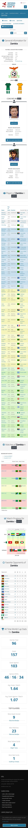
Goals (14, 651)
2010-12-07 (3, 471)
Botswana (7, 589)
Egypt (6, 599)
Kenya (6, 583)
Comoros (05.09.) (8, 456)
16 (15, 617)
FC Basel (22, 398)
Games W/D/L (14, 674)
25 (15, 596)
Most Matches (14, 727)
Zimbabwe (7, 578)
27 (15, 594)
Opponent (4, 572)
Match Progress (7, 23)
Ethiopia (6, 609)
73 (15, 575)
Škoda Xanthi (23, 372)
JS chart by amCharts (21, 553)
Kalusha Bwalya (14, 720)
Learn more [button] (5, 821)
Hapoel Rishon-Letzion (22, 408)
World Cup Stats (8, 26)
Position (13, 210)
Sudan (6, 596)
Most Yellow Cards (14, 741)
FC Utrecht (22, 376)
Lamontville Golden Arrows (22, 235)
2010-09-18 (3, 508)
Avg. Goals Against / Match (14, 696)
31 (15, 586)
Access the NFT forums (7, 798)
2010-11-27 (3, 493)
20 (15, 609)
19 (15, 615)
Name (2, 210)
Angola (6, 612)
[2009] (11, 33)
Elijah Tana (14, 748)
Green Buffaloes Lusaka (22, 273)
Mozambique (8, 602)
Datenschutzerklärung (6, 804)
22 (15, 607)
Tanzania (7, 586)
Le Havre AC (23, 325)
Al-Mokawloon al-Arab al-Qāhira (23, 386)
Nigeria (6, 615)
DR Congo (7, 591)
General (6, 20)
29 (15, 589)
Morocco (7, 604)
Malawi (6, 575)
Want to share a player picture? (8, 802)
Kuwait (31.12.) (7, 458)
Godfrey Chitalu (14, 762)
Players (13, 20)
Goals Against (14, 662)
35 (15, 583)
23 (15, 604)
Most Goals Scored (14, 714)
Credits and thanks (6, 800)
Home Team (15, 461)
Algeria (6, 617)
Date (2, 461)
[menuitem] (16, 529)
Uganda (6, 581)
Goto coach (14, 140)
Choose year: (12, 29)
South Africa (7, 594)
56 (15, 578)
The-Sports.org (18, 61)
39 (15, 581)
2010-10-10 (3, 500)
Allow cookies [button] (14, 825)
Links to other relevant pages (8, 794)
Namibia (6, 607)
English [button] (23, 2)
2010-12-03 (3, 478)
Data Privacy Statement (7, 807)
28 (15, 591)
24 (15, 602)
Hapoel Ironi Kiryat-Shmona (23, 315)
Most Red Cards (14, 755)
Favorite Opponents (19, 23)
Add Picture (14, 123)
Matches (20, 20)
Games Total (14, 640)
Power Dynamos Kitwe (22, 300)
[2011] (25, 33)
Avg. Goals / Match (14, 685)
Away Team (21, 461)
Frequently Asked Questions (8, 796)
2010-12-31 (3, 465)
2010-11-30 (3, 485)
